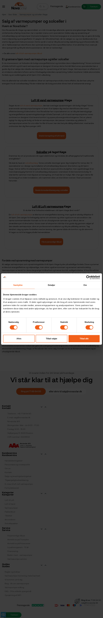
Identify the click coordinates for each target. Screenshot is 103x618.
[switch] (39, 327)
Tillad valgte (51, 338)
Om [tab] (85, 285)
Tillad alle (84, 338)
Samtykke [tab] (18, 285)
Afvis (18, 338)
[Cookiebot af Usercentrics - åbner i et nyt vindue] (88, 277)
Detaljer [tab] (51, 285)
